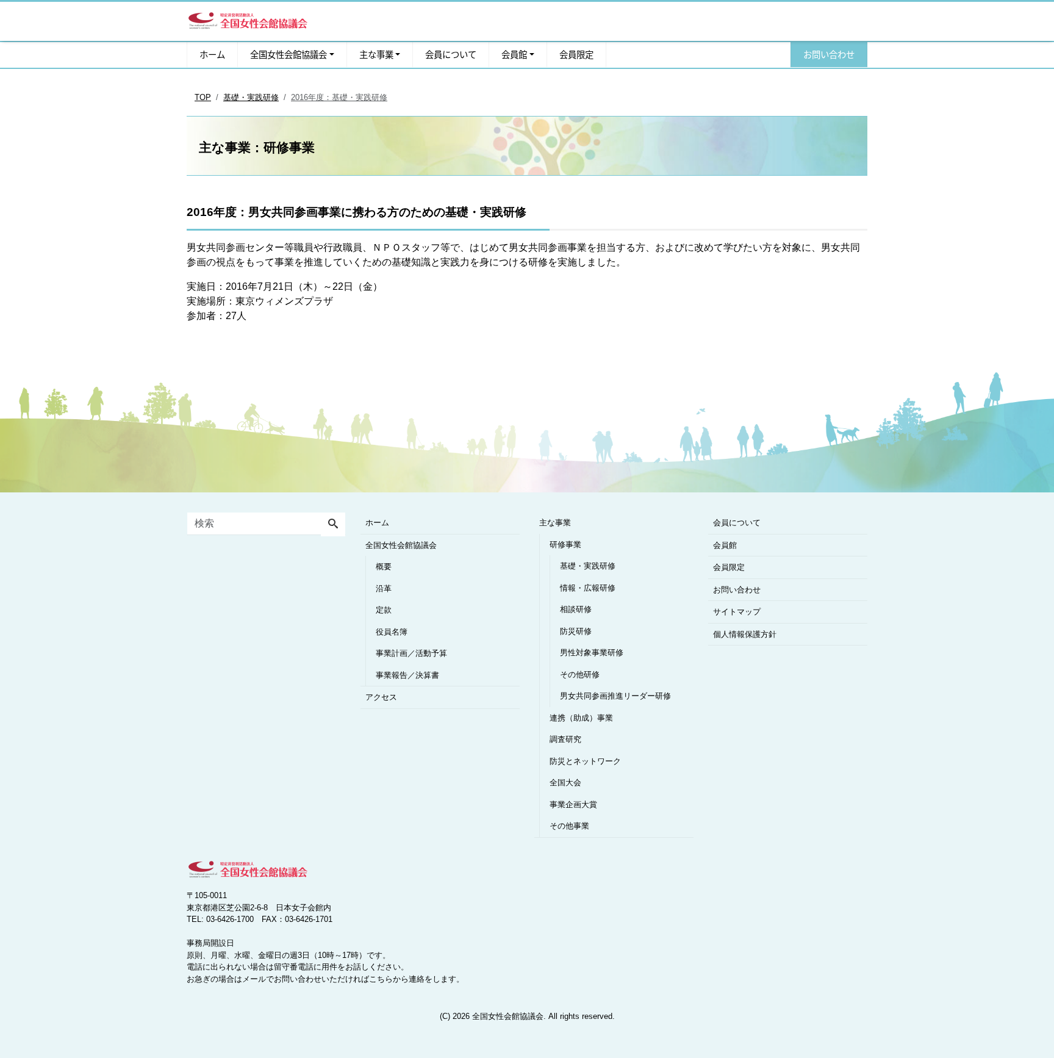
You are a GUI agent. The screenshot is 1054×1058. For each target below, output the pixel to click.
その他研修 (580, 674)
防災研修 (576, 631)
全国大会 (565, 782)
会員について (450, 54)
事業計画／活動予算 (411, 653)
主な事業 (376, 54)
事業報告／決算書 (407, 675)
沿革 (384, 588)
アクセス (381, 697)
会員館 (514, 54)
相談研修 (576, 609)
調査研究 (565, 739)
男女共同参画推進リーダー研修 (615, 695)
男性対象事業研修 (591, 652)
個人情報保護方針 (744, 634)
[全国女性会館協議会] (248, 18)
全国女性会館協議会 (288, 54)
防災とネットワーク (585, 761)
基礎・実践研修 (587, 565)
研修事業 (565, 544)
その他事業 (569, 825)
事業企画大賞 (573, 804)
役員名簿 (391, 631)
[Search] (333, 524)
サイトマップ (737, 611)
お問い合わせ (829, 54)
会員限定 (576, 54)
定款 (384, 609)
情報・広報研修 (587, 587)
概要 (384, 566)
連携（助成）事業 (581, 717)
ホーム (212, 54)
